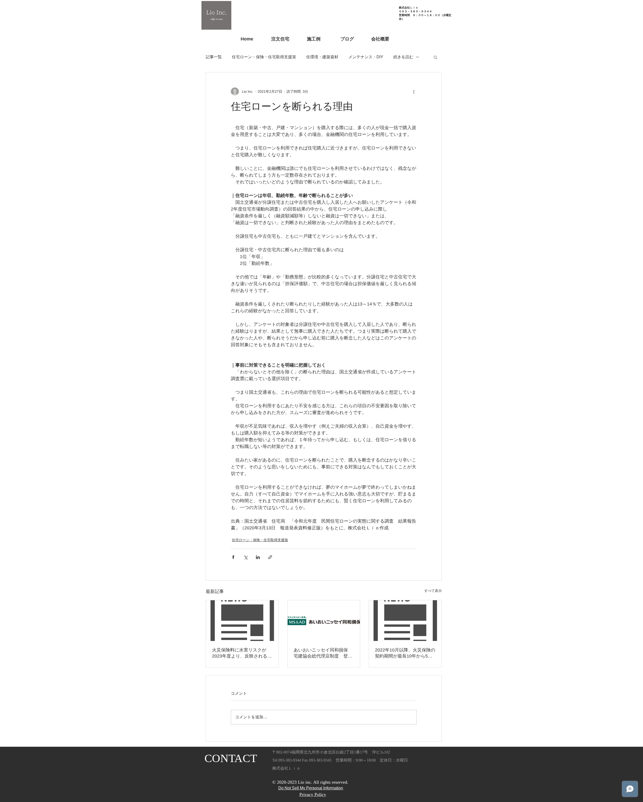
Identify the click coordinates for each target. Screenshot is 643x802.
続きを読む (403, 57)
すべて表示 (433, 591)
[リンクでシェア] (270, 557)
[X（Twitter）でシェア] (245, 557)
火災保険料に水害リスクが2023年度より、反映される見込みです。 (242, 653)
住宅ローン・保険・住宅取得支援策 (264, 57)
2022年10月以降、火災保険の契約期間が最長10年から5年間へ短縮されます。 (405, 653)
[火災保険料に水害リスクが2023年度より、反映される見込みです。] (242, 620)
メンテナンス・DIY (365, 57)
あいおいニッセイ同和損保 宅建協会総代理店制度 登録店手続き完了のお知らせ (323, 653)
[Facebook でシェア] (233, 557)
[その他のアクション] (414, 91)
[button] (435, 57)
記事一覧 (214, 57)
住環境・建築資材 (322, 57)
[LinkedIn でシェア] (257, 557)
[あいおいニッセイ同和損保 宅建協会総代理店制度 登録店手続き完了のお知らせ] (324, 620)
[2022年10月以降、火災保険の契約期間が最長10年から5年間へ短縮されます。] (405, 620)
